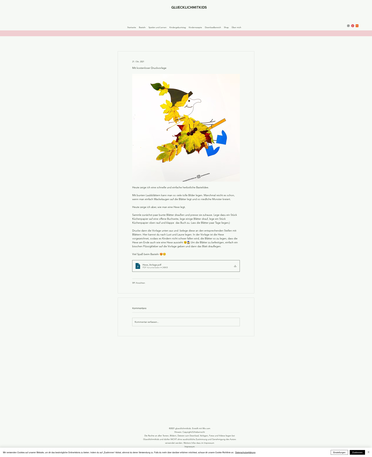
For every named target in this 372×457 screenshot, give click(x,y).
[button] (142, 27)
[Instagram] (348, 25)
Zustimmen (357, 452)
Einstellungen (339, 452)
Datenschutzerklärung (245, 452)
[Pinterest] (352, 25)
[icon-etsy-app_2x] (357, 25)
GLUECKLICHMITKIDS (189, 7)
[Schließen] (368, 452)
